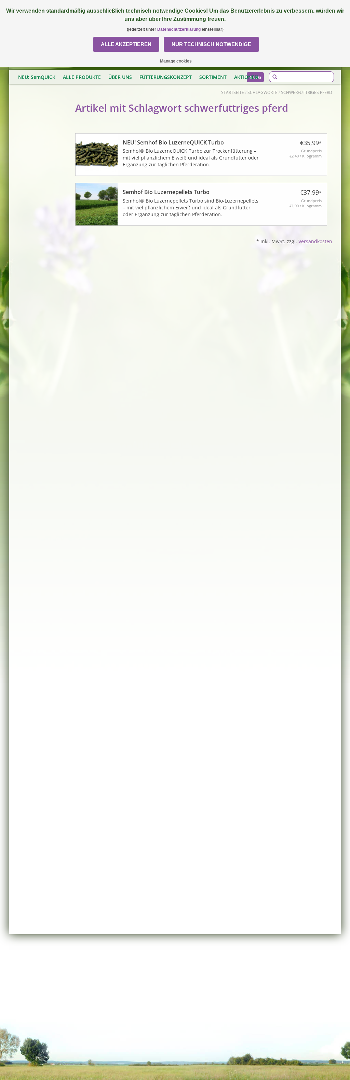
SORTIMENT (213, 77)
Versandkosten (315, 241)
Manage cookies (176, 61)
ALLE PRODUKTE (82, 77)
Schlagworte (262, 92)
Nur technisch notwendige (211, 44)
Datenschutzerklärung (179, 29)
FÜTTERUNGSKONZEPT (165, 77)
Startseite (232, 92)
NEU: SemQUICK (36, 77)
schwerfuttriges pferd (306, 92)
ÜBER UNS (120, 77)
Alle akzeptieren (126, 44)
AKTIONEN (246, 77)
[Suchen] (275, 77)
